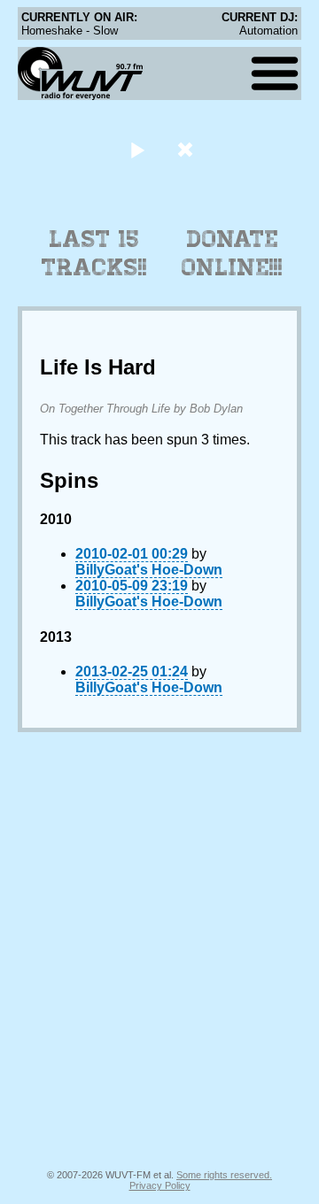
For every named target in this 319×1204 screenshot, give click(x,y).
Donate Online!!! (232, 253)
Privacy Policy (160, 1185)
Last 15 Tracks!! (94, 253)
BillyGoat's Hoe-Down (148, 569)
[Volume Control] (187, 149)
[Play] (137, 149)
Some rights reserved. (224, 1174)
